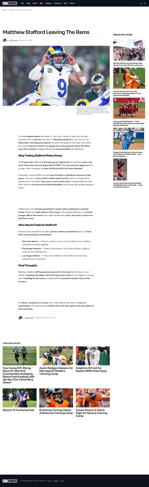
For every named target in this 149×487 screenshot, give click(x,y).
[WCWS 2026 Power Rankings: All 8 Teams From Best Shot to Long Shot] (129, 50)
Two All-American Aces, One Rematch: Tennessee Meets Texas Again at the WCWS (127, 93)
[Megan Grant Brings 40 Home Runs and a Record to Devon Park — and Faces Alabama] (129, 139)
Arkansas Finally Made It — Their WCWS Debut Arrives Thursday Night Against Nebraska (128, 123)
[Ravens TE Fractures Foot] (20, 397)
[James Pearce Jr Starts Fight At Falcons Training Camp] (93, 397)
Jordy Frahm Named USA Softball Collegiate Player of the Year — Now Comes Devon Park (128, 185)
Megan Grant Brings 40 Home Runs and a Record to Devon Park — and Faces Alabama (127, 154)
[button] (141, 3)
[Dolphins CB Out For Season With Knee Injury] (93, 355)
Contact (56, 481)
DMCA (62, 481)
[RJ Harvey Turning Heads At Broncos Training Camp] (56, 397)
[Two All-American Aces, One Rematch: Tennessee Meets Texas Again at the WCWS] (129, 78)
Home (4, 10)
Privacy (49, 481)
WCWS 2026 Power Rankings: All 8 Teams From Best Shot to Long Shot (128, 64)
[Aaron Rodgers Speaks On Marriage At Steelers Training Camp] (56, 355)
